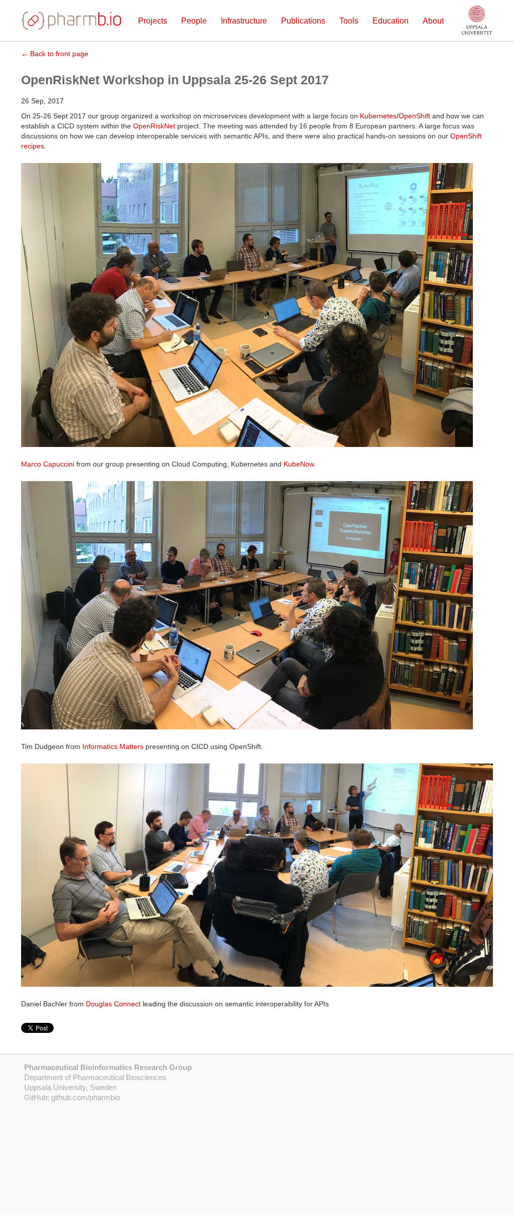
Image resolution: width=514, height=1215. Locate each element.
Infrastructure (244, 21)
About (433, 21)
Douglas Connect (113, 1004)
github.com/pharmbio (85, 1097)
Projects (152, 21)
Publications (303, 21)
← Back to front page (54, 54)
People (194, 21)
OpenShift (414, 116)
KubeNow (299, 464)
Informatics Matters (113, 746)
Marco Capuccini (47, 464)
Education (390, 21)
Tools (348, 21)
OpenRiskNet (154, 126)
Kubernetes (378, 116)
